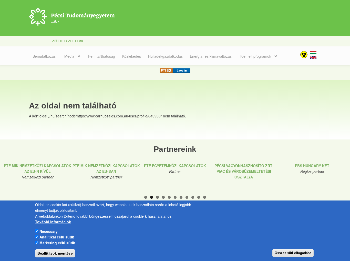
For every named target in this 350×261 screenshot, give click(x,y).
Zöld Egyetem (67, 41)
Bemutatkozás (44, 56)
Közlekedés (131, 56)
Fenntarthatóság (101, 56)
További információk (53, 221)
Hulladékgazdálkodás (165, 56)
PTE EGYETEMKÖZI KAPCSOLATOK (175, 165)
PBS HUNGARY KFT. (312, 165)
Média (69, 56)
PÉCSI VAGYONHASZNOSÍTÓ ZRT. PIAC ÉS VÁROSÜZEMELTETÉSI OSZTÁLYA (243, 171)
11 (204, 197)
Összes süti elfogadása (293, 253)
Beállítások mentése (55, 253)
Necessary (48, 231)
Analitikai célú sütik (56, 236)
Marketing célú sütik (57, 242)
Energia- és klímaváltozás (211, 56)
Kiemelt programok (255, 56)
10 (198, 197)
